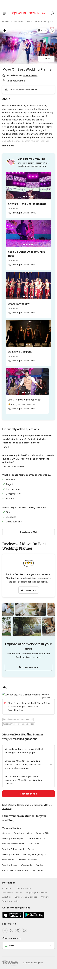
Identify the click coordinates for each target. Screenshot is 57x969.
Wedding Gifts (42, 833)
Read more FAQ (28, 532)
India (11, 945)
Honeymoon (8, 859)
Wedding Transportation (13, 843)
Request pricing (28, 793)
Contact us (7, 888)
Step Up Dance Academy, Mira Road (26, 253)
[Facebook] (5, 930)
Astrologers (22, 870)
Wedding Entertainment (13, 849)
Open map (46, 697)
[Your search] (4, 30)
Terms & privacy (24, 888)
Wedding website (10, 901)
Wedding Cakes (9, 865)
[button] (28, 575)
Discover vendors (28, 667)
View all (46, 58)
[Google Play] (34, 917)
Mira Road (19, 21)
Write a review (28, 590)
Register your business (36, 892)
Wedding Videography (33, 854)
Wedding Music (36, 838)
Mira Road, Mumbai (16, 80)
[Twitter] (11, 930)
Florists (31, 849)
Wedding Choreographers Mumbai (18, 719)
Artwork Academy (19, 303)
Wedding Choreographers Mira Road (18, 724)
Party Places (37, 870)
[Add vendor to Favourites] (52, 30)
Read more (8, 145)
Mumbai (6, 21)
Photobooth (7, 870)
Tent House (33, 843)
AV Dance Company (20, 351)
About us (6, 897)
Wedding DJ (26, 865)
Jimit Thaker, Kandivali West (24, 399)
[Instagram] (24, 930)
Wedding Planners (10, 854)
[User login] (53, 13)
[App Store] (12, 917)
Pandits (39, 865)
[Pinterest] (17, 930)
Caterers (6, 833)
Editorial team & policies (26, 897)
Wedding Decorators (27, 859)
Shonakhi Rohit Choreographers (27, 203)
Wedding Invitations (23, 833)
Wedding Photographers (13, 838)
